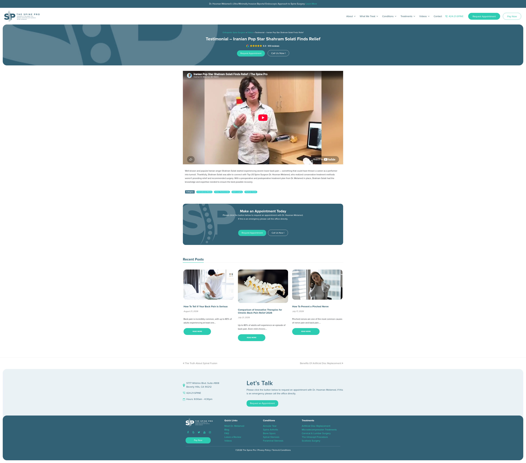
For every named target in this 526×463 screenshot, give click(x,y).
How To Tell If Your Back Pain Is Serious (206, 306)
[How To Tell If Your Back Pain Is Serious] (209, 297)
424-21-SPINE (193, 392)
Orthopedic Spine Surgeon (234, 32)
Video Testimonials (222, 192)
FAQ (226, 433)
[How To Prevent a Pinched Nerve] (317, 297)
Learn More (311, 3)
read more (197, 331)
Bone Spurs (269, 433)
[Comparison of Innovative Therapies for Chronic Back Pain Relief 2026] (263, 301)
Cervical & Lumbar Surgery (316, 433)
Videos (250, 32)
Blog (226, 429)
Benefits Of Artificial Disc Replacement (320, 363)
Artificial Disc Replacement (316, 425)
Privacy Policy (264, 450)
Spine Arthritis (270, 429)
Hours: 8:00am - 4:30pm (199, 399)
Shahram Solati (250, 192)
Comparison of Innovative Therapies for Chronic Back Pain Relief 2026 (260, 311)
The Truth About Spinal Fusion (201, 363)
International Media (204, 192)
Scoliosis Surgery (311, 440)
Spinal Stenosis (271, 437)
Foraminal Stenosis (273, 440)
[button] (263, 46)
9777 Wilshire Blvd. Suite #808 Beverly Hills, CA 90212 (202, 385)
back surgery (237, 192)
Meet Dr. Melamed (234, 425)
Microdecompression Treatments (319, 429)
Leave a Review (232, 437)
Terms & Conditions (281, 450)
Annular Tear (270, 425)
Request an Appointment (262, 403)
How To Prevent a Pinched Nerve (310, 306)
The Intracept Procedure (315, 437)
